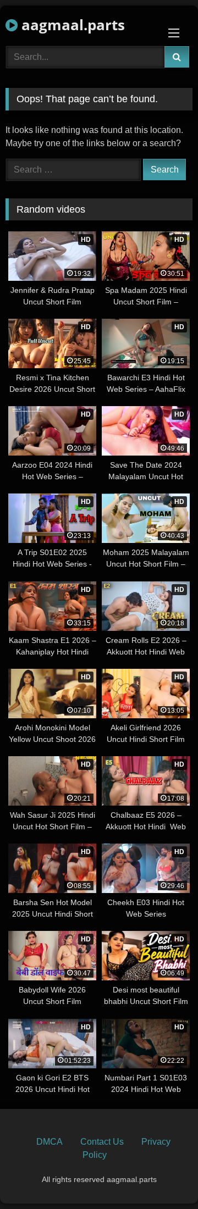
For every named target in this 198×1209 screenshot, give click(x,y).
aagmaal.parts (71, 25)
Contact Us (102, 1141)
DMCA (49, 1141)
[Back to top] (164, 1176)
